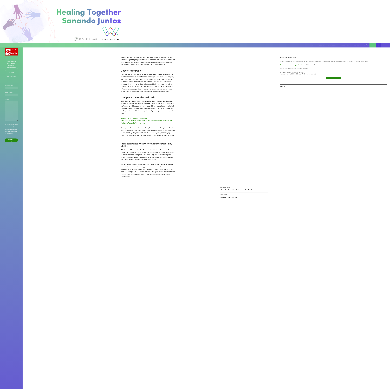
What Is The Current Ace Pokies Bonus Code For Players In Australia (241, 189)
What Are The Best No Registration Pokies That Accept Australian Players (146, 120)
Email (8, 92)
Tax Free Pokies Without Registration (134, 118)
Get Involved (332, 45)
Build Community (345, 45)
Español (366, 45)
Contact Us (11, 140)
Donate (373, 45)
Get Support (312, 45)
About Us (321, 45)
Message (7, 99)
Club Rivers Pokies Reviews (228, 196)
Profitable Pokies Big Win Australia (133, 123)
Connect (357, 45)
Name (9, 85)
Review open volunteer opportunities (291, 65)
